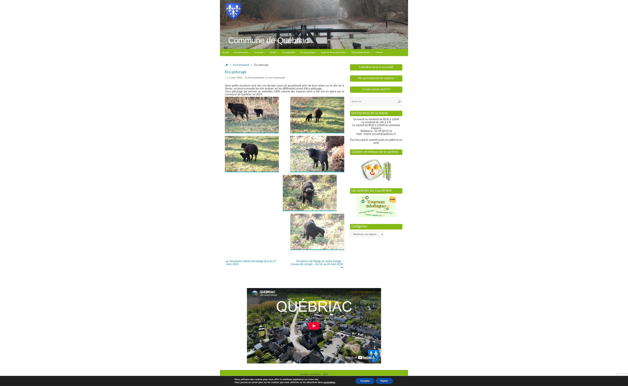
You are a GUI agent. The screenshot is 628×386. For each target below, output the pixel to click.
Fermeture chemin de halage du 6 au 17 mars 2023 (251, 263)
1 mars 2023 (235, 78)
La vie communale (275, 78)
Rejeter (384, 380)
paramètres (329, 382)
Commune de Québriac (268, 40)
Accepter (364, 380)
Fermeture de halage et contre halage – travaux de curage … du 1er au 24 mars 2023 (317, 263)
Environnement (241, 65)
